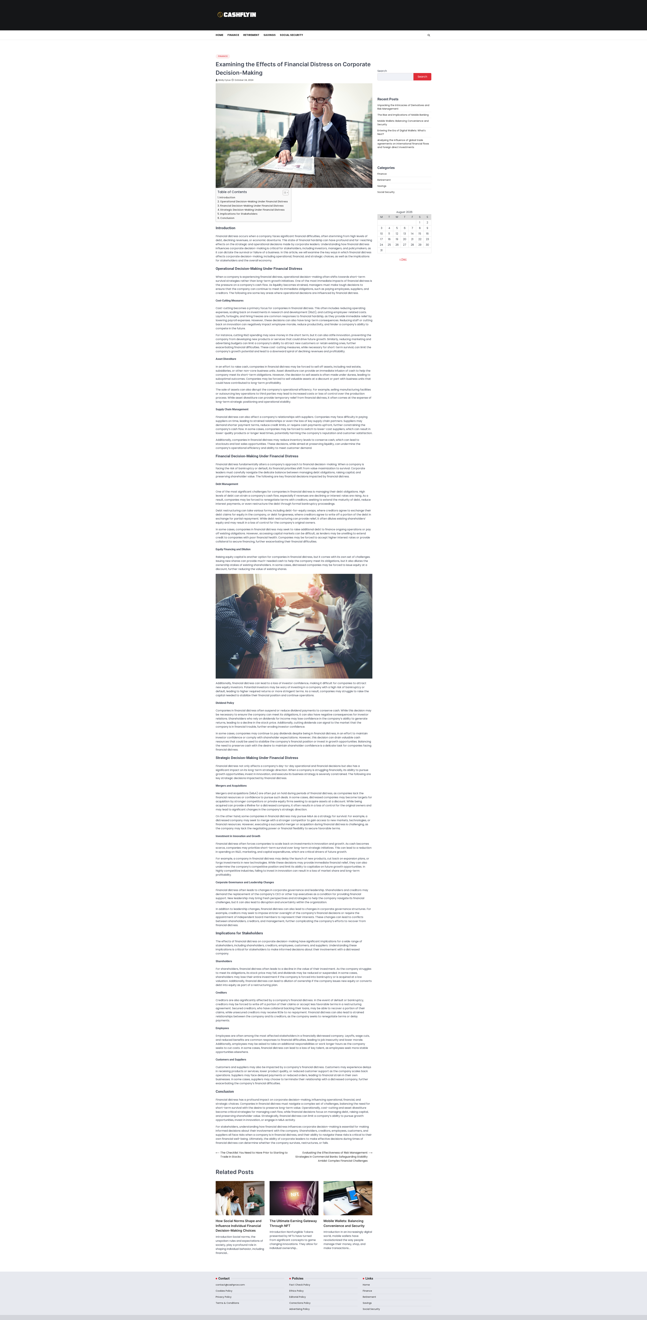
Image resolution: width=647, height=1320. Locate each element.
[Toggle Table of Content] (284, 192)
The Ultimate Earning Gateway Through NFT (293, 1223)
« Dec (403, 259)
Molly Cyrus (224, 80)
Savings (270, 35)
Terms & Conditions (227, 1303)
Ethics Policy (296, 1291)
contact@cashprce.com (230, 1284)
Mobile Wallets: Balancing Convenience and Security (344, 1223)
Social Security (291, 35)
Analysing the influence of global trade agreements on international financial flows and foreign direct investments (403, 143)
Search (382, 71)
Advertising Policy (299, 1309)
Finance (233, 35)
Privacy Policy (224, 1297)
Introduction (227, 197)
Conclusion (227, 218)
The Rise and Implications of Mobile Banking (403, 115)
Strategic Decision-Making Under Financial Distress (252, 209)
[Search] (428, 35)
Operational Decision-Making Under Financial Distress (254, 201)
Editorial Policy (297, 1297)
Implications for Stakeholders (238, 214)
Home (219, 35)
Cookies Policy (224, 1291)
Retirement (251, 35)
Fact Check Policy (299, 1284)
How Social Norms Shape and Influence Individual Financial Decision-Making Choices (238, 1225)
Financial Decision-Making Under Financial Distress (252, 205)
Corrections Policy (300, 1303)
